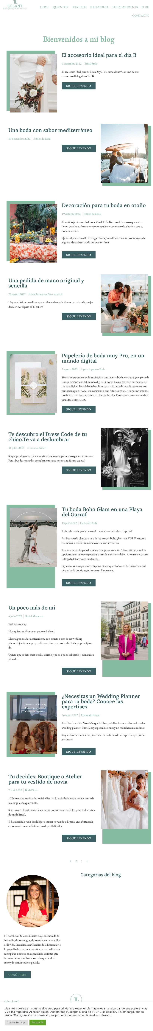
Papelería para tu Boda (93, 369)
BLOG (145, 7)
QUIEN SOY (60, 7)
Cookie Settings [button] (16, 1022)
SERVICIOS (79, 7)
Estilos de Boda (41, 139)
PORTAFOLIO (99, 7)
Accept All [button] (37, 1022)
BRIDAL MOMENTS (125, 7)
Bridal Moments (38, 294)
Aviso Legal (11, 1001)
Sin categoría (55, 294)
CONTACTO (140, 15)
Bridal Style (91, 63)
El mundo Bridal (36, 448)
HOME (44, 7)
